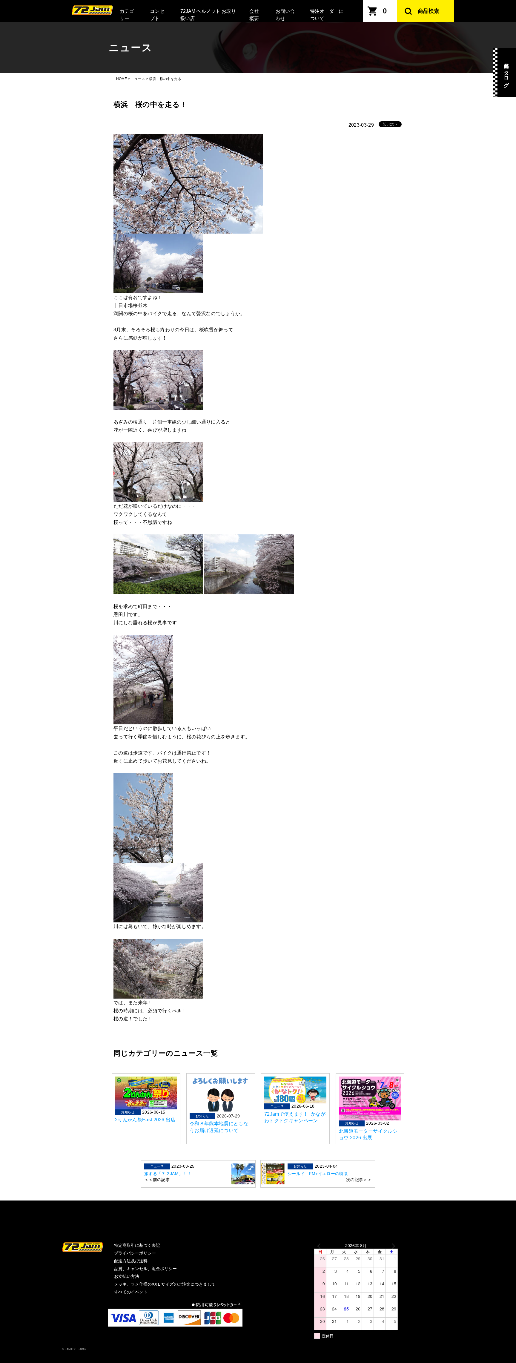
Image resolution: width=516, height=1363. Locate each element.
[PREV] (319, 1245)
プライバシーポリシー (135, 1253)
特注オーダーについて (326, 15)
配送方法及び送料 (131, 1260)
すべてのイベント (131, 1292)
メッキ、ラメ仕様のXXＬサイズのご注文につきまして (165, 1284)
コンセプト (157, 15)
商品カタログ (506, 72)
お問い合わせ (285, 15)
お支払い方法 (126, 1276)
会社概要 (254, 15)
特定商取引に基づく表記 (137, 1245)
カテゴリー (127, 15)
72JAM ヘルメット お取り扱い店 (208, 15)
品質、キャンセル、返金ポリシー (145, 1268)
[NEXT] (392, 1245)
